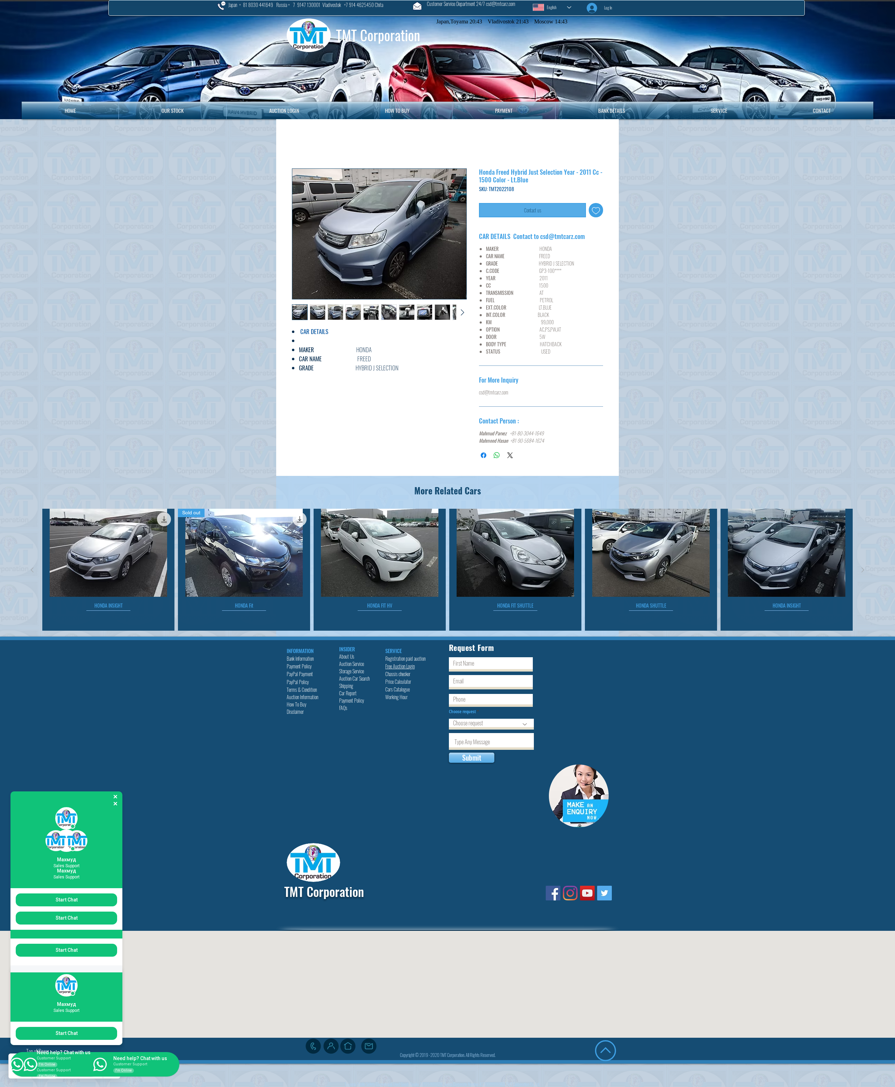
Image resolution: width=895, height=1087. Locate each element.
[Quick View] (108, 554)
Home (299, 144)
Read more (300, 377)
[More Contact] (331, 1047)
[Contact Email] (369, 1047)
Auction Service (352, 665)
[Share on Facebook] (483, 456)
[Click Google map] (348, 1047)
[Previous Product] (32, 571)
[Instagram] (570, 894)
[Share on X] (510, 456)
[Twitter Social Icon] (604, 894)
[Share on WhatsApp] (497, 456)
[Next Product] (863, 571)
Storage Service (352, 672)
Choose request (463, 713)
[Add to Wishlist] (596, 211)
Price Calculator (398, 683)
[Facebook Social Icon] (553, 894)
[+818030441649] (313, 1047)
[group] (447, 571)
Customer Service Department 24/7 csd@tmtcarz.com (471, 3)
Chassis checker (397, 675)
